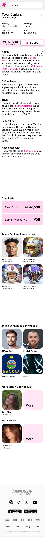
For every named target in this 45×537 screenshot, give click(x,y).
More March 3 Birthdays (16, 386)
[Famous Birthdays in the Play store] (30, 511)
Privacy (27, 526)
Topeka (5, 32)
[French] (22, 520)
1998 (14, 26)
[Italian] (30, 520)
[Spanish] (7, 520)
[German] (37, 520)
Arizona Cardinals (23, 106)
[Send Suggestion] (42, 53)
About (8, 526)
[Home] (22, 492)
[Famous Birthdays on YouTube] (34, 502)
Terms (37, 526)
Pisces (27, 26)
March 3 (6, 26)
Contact (17, 526)
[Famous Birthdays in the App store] (15, 511)
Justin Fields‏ (30, 151)
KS (12, 32)
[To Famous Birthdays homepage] (4, 4)
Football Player (9, 17)
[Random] (42, 15)
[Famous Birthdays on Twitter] (25, 502)
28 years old (30, 32)
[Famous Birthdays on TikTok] (18, 502)
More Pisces (9, 420)
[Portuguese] (15, 520)
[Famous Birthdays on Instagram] (10, 502)
